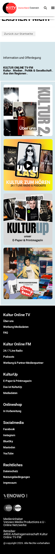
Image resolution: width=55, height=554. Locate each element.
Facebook (9, 429)
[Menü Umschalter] (53, 8)
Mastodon (9, 447)
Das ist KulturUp (12, 387)
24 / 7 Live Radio (12, 350)
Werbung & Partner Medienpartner (23, 362)
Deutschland (23, 8)
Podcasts (8, 356)
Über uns (8, 321)
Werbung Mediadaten (16, 326)
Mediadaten (10, 393)
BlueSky (8, 441)
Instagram (9, 435)
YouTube (8, 453)
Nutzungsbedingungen (16, 477)
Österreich (34, 8)
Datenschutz (10, 471)
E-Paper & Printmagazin (17, 380)
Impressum (9, 482)
